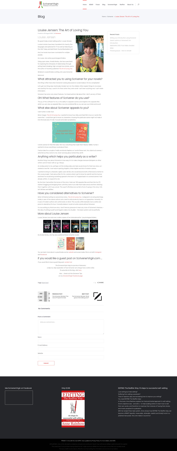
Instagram (98, 252)
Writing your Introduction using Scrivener (123, 38)
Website (40, 353)
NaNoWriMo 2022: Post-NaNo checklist (122, 45)
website (71, 252)
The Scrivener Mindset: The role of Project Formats (44, 296)
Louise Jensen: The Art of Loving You (63, 30)
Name (39, 337)
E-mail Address (42, 345)
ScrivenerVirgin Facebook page (73, 276)
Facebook (44, 254)
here (79, 270)
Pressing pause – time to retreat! (120, 51)
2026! (111, 48)
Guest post (45, 283)
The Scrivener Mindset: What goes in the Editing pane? (80, 296)
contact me (68, 262)
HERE (113, 440)
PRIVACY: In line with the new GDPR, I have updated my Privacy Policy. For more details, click (86, 440)
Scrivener (110, 16)
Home (104, 16)
